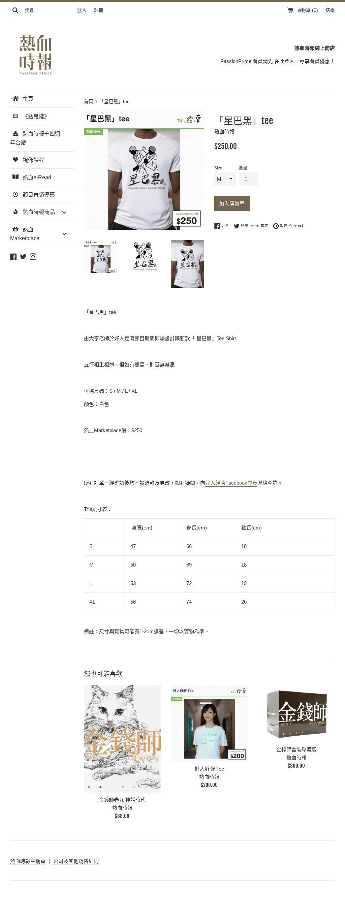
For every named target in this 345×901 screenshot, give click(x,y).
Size (218, 168)
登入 (82, 10)
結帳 (330, 10)
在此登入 (284, 61)
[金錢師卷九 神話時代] (122, 739)
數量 (243, 168)
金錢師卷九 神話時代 (122, 800)
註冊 (98, 10)
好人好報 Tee (209, 769)
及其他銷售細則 (81, 861)
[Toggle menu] (64, 212)
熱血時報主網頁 (27, 861)
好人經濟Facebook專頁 (231, 483)
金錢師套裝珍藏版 (296, 749)
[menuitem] (42, 98)
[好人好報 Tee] (209, 723)
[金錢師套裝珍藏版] (296, 713)
